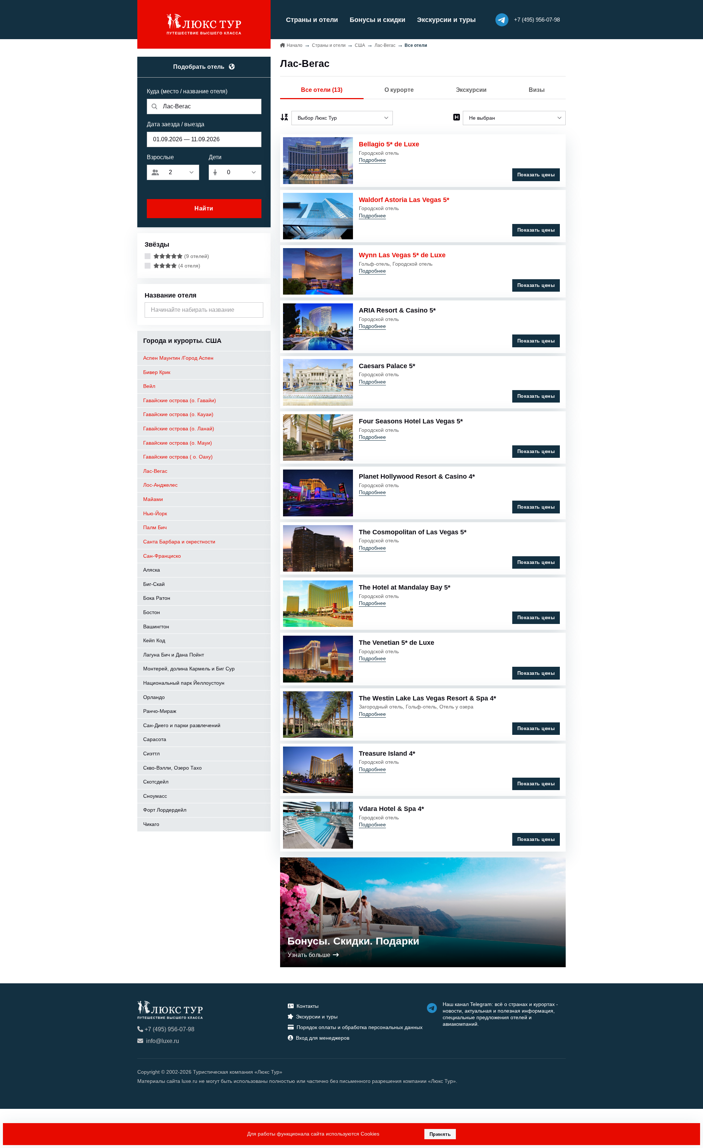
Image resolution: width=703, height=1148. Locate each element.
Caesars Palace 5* (387, 366)
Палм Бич (155, 527)
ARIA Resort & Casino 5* (397, 310)
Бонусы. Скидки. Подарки (353, 941)
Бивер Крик (156, 372)
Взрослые (160, 157)
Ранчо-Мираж (159, 711)
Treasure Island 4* (387, 753)
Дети (215, 157)
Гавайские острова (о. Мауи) (177, 443)
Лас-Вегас (155, 471)
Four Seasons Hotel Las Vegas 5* (411, 421)
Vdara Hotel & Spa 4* (391, 808)
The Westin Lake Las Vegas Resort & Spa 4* (427, 698)
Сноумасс (155, 796)
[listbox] (342, 118)
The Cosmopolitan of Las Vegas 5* (412, 532)
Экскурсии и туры (446, 19)
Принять (440, 1134)
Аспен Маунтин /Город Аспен (178, 358)
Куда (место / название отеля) (187, 91)
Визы (537, 90)
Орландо (154, 697)
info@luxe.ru (162, 1041)
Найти (203, 208)
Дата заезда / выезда (175, 124)
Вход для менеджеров (322, 1038)
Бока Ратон (156, 598)
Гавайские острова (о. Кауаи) (178, 414)
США (360, 45)
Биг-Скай (154, 584)
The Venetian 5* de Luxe (396, 642)
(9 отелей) (196, 256)
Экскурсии (471, 90)
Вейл (149, 386)
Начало (294, 45)
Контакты (308, 1006)
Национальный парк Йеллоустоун (183, 683)
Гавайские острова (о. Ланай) (178, 428)
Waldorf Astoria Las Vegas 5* (404, 199)
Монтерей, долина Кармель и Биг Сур (189, 669)
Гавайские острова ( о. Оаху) (178, 457)
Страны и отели (312, 19)
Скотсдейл (155, 782)
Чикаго (151, 824)
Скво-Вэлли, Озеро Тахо (172, 768)
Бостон (151, 612)
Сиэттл (151, 753)
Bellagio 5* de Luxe (389, 144)
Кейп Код (154, 640)
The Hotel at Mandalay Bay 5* (404, 587)
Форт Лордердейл (164, 810)
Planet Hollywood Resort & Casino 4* (417, 476)
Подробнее (372, 160)
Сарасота (154, 739)
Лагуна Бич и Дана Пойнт (173, 655)
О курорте (399, 90)
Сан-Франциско (162, 556)
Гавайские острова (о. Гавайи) (179, 400)
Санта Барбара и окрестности (179, 542)
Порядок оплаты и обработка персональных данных (360, 1027)
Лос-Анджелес (160, 485)
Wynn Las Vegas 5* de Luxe (402, 255)
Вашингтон (156, 626)
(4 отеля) (188, 266)
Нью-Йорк (155, 513)
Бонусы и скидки (377, 19)
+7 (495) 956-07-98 (169, 1029)
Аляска (151, 570)
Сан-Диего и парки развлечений (181, 725)
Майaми (153, 499)
